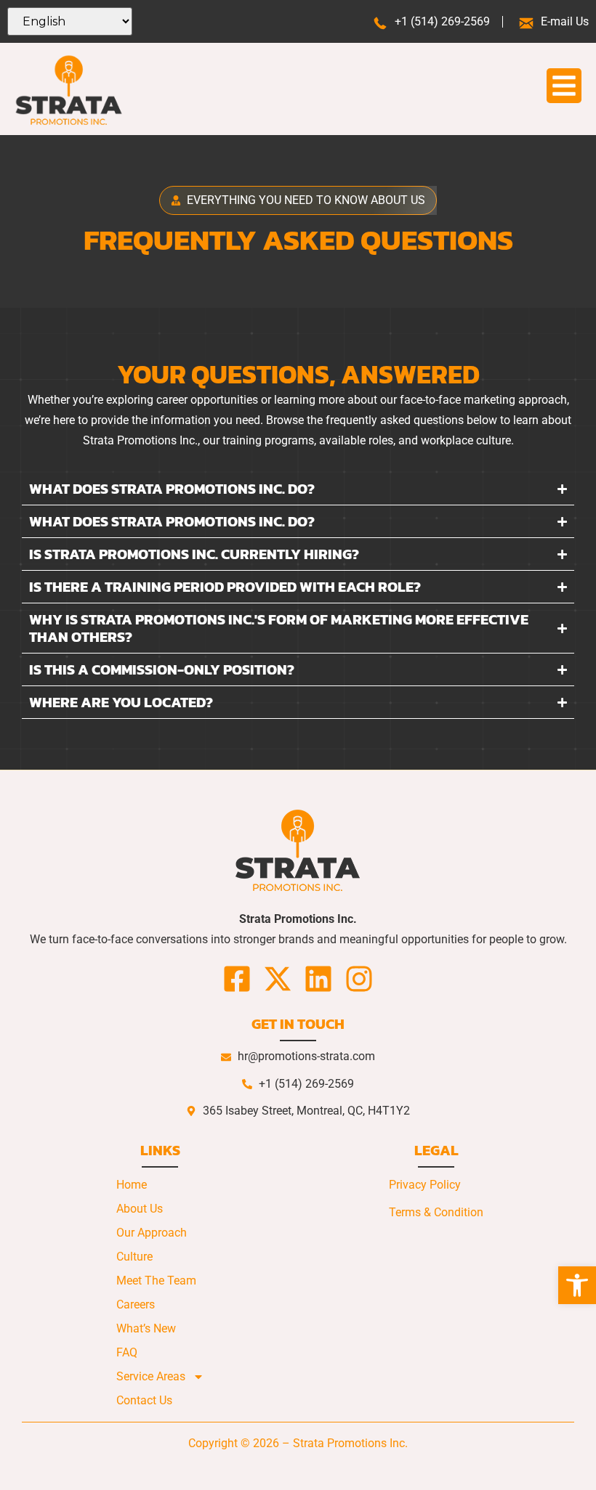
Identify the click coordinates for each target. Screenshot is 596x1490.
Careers (135, 1304)
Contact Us (144, 1400)
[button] (577, 1285)
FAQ (126, 1352)
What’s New (146, 1328)
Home (131, 1185)
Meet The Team (156, 1280)
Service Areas (150, 1376)
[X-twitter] (277, 978)
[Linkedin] (318, 978)
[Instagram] (359, 978)
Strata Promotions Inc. (350, 1443)
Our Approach (151, 1232)
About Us (139, 1209)
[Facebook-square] (236, 978)
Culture (134, 1256)
